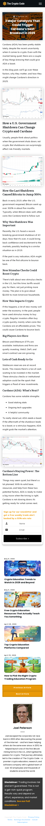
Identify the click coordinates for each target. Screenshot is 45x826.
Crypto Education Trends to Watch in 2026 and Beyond (20, 581)
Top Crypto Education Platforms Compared (16, 646)
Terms (10, 820)
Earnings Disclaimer (22, 820)
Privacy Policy (33, 817)
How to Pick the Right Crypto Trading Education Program (20, 677)
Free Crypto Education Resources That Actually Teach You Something (22, 613)
